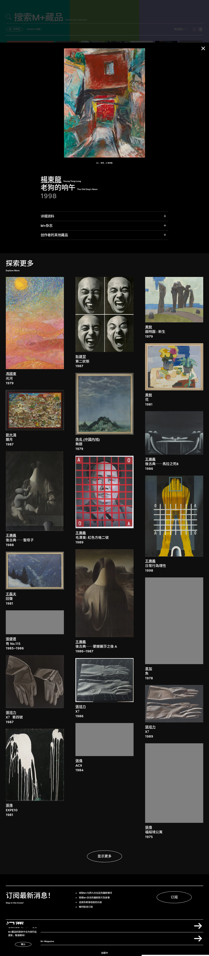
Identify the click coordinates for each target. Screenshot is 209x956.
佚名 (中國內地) (87, 439)
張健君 (11, 639)
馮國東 (11, 374)
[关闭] (203, 48)
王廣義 (11, 535)
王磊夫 (11, 594)
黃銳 (148, 327)
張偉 (9, 805)
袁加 (148, 669)
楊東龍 (51, 179)
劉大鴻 (11, 435)
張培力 (11, 713)
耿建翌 (80, 357)
